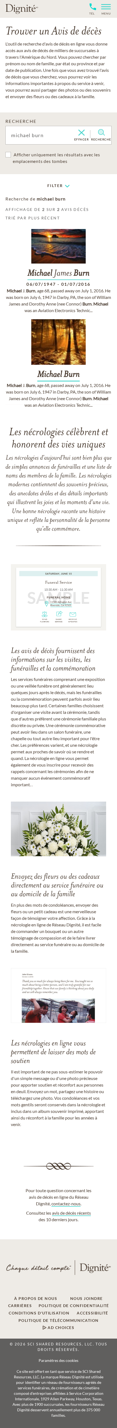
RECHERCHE (21, 121)
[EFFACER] (81, 133)
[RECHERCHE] (101, 132)
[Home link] (21, 9)
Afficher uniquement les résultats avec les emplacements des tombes (56, 158)
